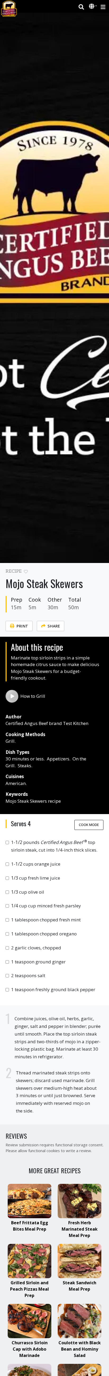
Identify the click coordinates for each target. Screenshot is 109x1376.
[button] (92, 6)
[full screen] (101, 573)
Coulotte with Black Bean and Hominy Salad (79, 1349)
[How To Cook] (12, 696)
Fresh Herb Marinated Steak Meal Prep (80, 1229)
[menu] (103, 6)
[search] (81, 6)
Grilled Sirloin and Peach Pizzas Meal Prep (29, 1289)
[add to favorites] (26, 572)
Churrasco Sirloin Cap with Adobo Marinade (30, 1349)
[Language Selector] (93, 6)
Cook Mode (89, 824)
